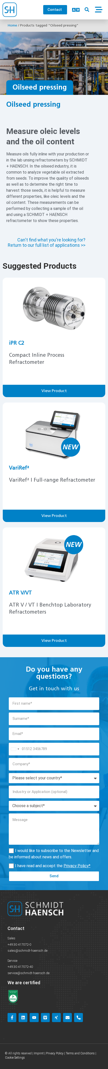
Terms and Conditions (80, 1053)
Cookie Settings (15, 1057)
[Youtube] (34, 1017)
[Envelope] (67, 1017)
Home (12, 25)
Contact (16, 928)
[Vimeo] (45, 1017)
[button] (87, 10)
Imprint (39, 1053)
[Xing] (56, 1017)
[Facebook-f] (12, 1017)
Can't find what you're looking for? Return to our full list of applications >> (46, 242)
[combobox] (15, 749)
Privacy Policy (76, 865)
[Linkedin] (23, 1017)
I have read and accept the (52, 865)
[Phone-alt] (78, 1017)
